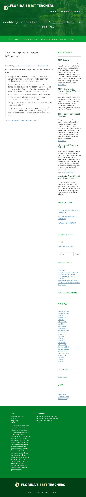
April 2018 (61, 316)
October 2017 (62, 318)
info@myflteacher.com (65, 246)
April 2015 (61, 341)
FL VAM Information (67, 223)
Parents (17, 39)
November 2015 (63, 330)
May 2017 (61, 320)
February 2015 (62, 345)
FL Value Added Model (44, 421)
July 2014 (61, 357)
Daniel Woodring (23, 66)
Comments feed (63, 397)
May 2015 (61, 339)
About (53, 11)
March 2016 (62, 326)
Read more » (62, 85)
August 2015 (62, 334)
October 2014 (62, 351)
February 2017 (62, 322)
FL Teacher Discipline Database (67, 217)
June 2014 (61, 359)
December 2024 (63, 311)
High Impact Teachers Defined (68, 146)
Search (77, 254)
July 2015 (61, 336)
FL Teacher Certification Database (68, 211)
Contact (65, 11)
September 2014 (63, 353)
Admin (77, 11)
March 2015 (62, 343)
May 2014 (61, 362)
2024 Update (63, 60)
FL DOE (13, 418)
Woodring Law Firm (17, 416)
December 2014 (63, 347)
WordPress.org (63, 399)
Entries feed (62, 395)
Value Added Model (49, 39)
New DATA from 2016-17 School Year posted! (69, 177)
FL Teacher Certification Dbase (46, 416)
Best (32, 5)
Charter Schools (31, 39)
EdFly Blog (14, 421)
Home (9, 39)
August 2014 (62, 355)
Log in (60, 393)
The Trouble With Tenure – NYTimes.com (22, 121)
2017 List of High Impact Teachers (69, 115)
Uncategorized (43, 66)
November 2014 (63, 349)
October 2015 (62, 332)
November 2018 (63, 313)
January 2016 (62, 328)
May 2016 (61, 324)
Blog (72, 39)
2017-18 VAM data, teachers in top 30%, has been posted (69, 91)
